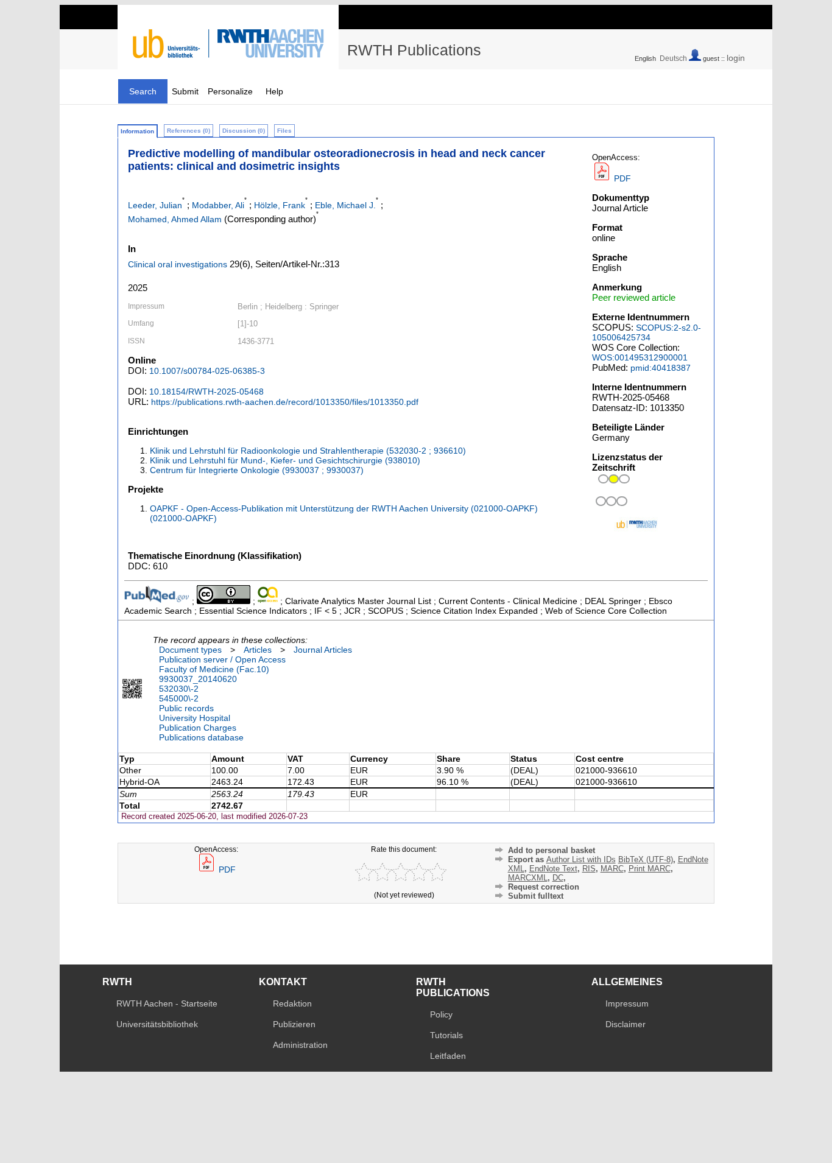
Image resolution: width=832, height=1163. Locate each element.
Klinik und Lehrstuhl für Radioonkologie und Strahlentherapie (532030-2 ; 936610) (308, 450)
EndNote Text (553, 868)
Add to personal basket (551, 850)
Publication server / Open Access (222, 659)
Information (137, 131)
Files (284, 130)
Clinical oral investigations (177, 264)
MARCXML (528, 877)
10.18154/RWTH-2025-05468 (206, 391)
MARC (612, 868)
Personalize (230, 91)
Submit (185, 91)
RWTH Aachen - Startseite (166, 1003)
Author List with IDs (581, 859)
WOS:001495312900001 (640, 357)
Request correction (543, 886)
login (736, 58)
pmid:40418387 (660, 368)
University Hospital (194, 718)
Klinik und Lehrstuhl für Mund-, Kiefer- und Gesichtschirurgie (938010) (285, 460)
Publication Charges (197, 728)
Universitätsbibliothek (157, 1024)
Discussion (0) (243, 130)
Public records (186, 708)
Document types (190, 650)
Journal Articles (323, 650)
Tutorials (446, 1035)
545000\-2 (179, 698)
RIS (589, 868)
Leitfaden (448, 1056)
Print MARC (650, 868)
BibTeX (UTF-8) (645, 859)
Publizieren (294, 1024)
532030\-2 (179, 689)
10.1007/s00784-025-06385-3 (207, 371)
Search (143, 91)
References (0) (188, 130)
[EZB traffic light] (609, 505)
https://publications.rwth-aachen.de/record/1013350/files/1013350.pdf (284, 402)
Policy (441, 1014)
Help (274, 91)
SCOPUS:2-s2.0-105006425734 (646, 332)
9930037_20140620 (198, 679)
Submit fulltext (535, 896)
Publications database (201, 737)
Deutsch (673, 58)
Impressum (627, 1003)
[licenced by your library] (612, 480)
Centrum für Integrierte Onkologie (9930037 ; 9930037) (257, 470)
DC (557, 877)
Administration (300, 1045)
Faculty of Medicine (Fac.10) (214, 669)
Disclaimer (625, 1024)
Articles (258, 650)
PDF (621, 178)
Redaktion (292, 1003)
